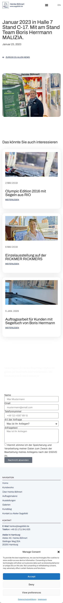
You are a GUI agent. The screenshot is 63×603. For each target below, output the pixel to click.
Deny (31, 584)
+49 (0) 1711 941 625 (28, 385)
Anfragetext (11, 428)
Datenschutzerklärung (27, 599)
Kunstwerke (8, 487)
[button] (58, 551)
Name (7, 395)
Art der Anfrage (13, 419)
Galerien (6, 505)
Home (5, 483)
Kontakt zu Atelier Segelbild (15, 513)
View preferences (31, 592)
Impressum (42, 599)
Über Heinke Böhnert (12, 492)
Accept (31, 576)
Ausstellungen (9, 500)
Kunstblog (7, 509)
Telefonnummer (13, 411)
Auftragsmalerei (9, 496)
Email (7, 403)
